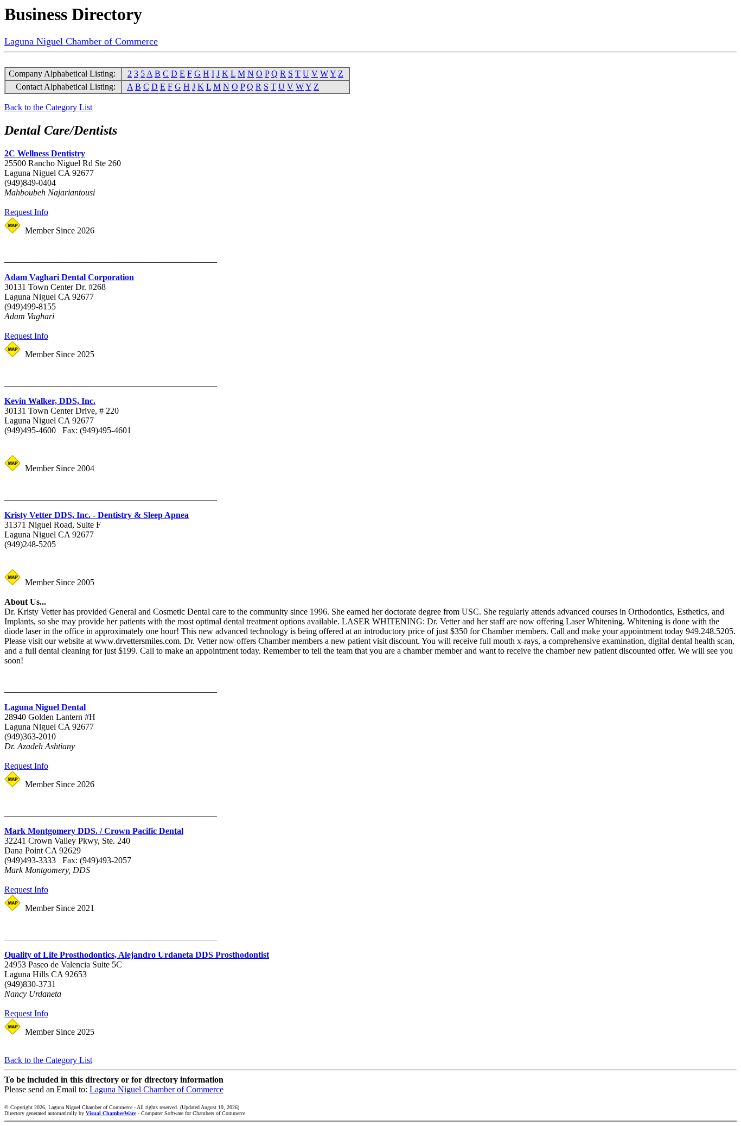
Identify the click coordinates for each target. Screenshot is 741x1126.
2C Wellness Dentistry (44, 153)
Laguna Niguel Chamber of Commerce (81, 41)
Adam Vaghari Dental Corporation (69, 277)
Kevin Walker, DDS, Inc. (49, 401)
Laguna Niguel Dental (45, 707)
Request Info (26, 212)
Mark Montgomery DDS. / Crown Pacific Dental (93, 831)
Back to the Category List (48, 107)
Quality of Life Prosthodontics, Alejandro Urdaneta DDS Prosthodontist (136, 954)
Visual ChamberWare (111, 1113)
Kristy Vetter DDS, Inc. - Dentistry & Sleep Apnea (96, 515)
